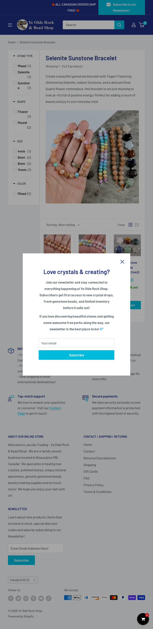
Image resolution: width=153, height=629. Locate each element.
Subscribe (76, 355)
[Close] (122, 261)
